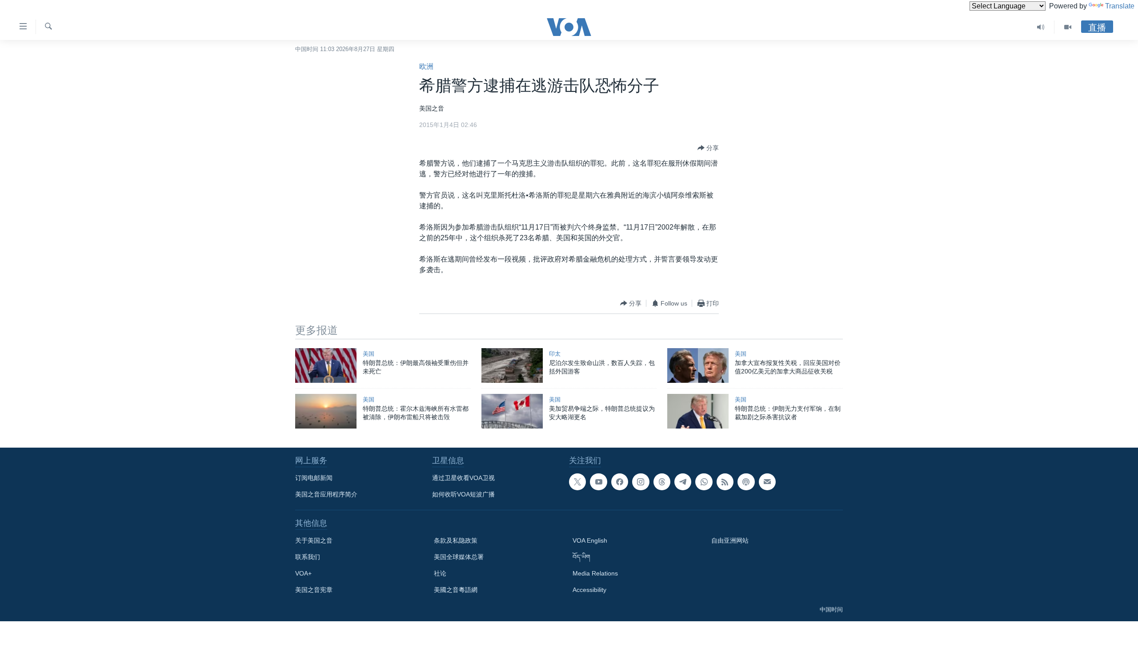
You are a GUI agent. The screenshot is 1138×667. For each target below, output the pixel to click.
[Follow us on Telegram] (682, 481)
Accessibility (589, 589)
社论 (440, 573)
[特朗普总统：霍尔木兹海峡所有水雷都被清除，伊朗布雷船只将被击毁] (326, 411)
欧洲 (426, 66)
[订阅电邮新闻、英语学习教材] (767, 481)
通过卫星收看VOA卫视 (463, 477)
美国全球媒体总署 (459, 556)
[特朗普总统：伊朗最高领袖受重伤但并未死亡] (326, 365)
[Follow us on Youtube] (598, 481)
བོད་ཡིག (581, 556)
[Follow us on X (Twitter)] (577, 481)
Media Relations (595, 573)
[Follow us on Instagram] (640, 481)
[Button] (708, 148)
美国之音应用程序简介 (326, 494)
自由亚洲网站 (730, 540)
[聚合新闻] (725, 481)
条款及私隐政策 (455, 540)
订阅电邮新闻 (314, 477)
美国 (368, 353)
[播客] (745, 481)
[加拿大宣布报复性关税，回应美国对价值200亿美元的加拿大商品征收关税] (698, 365)
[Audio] (1040, 27)
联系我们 (307, 556)
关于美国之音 (314, 540)
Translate (1119, 6)
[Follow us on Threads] (661, 481)
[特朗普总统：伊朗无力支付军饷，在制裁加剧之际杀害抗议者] (698, 411)
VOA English (590, 540)
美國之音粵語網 (455, 589)
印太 (555, 353)
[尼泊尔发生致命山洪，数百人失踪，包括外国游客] (512, 365)
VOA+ (303, 573)
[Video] (1067, 27)
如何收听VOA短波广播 (463, 494)
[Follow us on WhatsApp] (703, 481)
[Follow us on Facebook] (619, 481)
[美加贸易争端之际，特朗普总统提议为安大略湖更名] (512, 411)
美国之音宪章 (314, 589)
